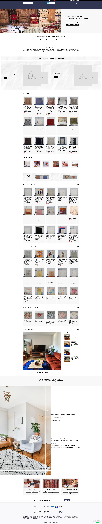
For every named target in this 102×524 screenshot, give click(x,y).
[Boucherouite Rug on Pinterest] (48, 511)
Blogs (35, 506)
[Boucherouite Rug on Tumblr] (44, 512)
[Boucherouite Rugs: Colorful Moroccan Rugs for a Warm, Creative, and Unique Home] (67, 344)
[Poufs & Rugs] (32, 483)
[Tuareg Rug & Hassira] (51, 483)
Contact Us (61, 507)
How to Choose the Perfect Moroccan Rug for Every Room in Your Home (75, 358)
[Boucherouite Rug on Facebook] (44, 511)
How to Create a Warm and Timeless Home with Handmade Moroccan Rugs (75, 336)
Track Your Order (62, 512)
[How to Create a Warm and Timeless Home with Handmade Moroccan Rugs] (67, 337)
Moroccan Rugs (36, 507)
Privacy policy (61, 510)
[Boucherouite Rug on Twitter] (47, 511)
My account (61, 513)
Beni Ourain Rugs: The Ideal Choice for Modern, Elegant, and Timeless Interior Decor (75, 351)
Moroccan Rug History (37, 511)
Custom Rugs (36, 512)
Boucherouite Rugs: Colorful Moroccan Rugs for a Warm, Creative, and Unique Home (74, 343)
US (54, 8)
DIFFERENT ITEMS (50, 8)
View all (78, 93)
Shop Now (69, 24)
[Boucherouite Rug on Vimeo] (47, 512)
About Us (60, 506)
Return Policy (61, 511)
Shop (6, 77)
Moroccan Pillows (37, 510)
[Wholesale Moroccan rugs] (70, 483)
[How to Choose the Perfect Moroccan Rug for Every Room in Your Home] (67, 359)
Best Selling (75, 24)
